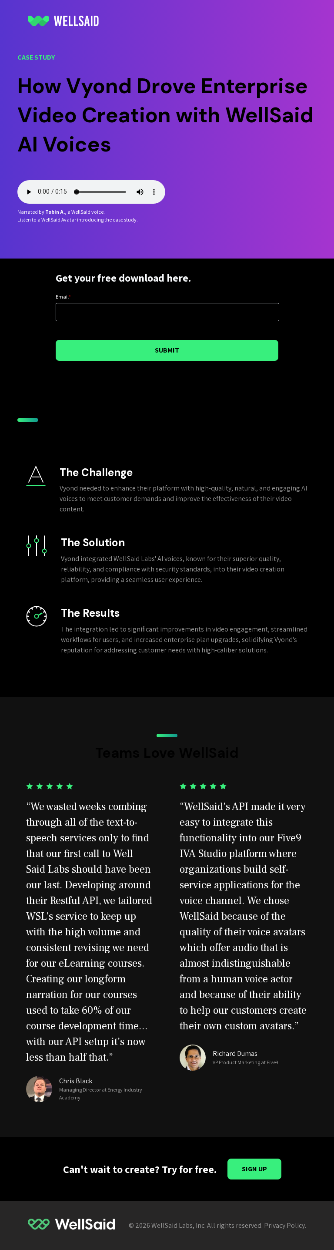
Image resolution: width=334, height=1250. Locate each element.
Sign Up (254, 1168)
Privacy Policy (284, 1225)
